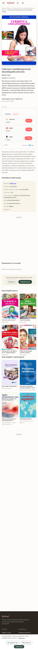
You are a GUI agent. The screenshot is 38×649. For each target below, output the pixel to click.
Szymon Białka (31, 390)
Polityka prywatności (24, 632)
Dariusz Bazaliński (6, 422)
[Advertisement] (19, 239)
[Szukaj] (17, 3)
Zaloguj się (11, 282)
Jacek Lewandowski (25, 421)
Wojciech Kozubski (6, 388)
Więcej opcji (21, 638)
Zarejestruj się (25, 282)
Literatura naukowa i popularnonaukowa (23, 8)
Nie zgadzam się (12, 642)
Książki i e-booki (6, 632)
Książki (9, 8)
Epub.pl (10, 3)
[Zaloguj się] (23, 3)
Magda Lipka (6, 75)
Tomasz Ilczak (23, 390)
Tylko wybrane (26, 642)
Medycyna (5, 10)
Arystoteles (11, 78)
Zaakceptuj (19, 646)
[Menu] (3, 3)
